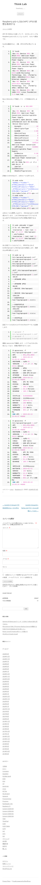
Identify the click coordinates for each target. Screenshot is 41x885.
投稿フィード (7, 864)
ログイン (5, 861)
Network (5, 796)
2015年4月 (6, 749)
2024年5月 (6, 666)
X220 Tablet (6, 826)
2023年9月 (6, 681)
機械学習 (5, 844)
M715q (5, 791)
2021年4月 (6, 716)
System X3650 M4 (8, 816)
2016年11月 (6, 739)
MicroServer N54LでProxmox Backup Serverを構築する (20, 626)
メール (6, 559)
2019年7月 (6, 724)
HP (3, 784)
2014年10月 (6, 751)
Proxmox (5, 801)
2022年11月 (6, 699)
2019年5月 (6, 729)
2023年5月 (6, 686)
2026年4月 (6, 654)
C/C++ (4, 769)
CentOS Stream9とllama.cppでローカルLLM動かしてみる (29, 508)
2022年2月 (6, 704)
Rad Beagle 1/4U (8, 804)
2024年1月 (6, 671)
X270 (4, 829)
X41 (4, 831)
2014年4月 (6, 754)
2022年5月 (6, 701)
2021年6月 (6, 714)
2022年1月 (6, 706)
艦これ (5, 849)
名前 (5, 551)
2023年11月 (6, 676)
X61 (4, 836)
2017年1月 (6, 734)
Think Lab (20, 4)
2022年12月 (6, 696)
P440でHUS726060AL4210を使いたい (14, 629)
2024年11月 (6, 659)
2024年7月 (6, 661)
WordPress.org (7, 869)
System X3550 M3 (8, 811)
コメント (6, 528)
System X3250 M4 (8, 809)
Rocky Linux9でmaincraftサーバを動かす (15, 631)
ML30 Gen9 (6, 794)
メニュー (20, 13)
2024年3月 (6, 669)
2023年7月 (6, 684)
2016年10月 (6, 741)
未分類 (5, 841)
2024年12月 (6, 656)
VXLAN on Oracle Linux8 (10, 634)
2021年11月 (6, 709)
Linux (11, 489)
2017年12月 (6, 731)
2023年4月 (6, 689)
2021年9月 (6, 711)
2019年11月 (6, 721)
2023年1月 (6, 694)
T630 (4, 819)
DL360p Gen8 (7, 776)
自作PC (5, 846)
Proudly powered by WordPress (21, 881)
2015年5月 (6, 746)
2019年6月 (6, 726)
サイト (5, 567)
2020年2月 (6, 719)
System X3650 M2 (8, 814)
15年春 (5, 766)
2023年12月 (6, 674)
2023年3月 (6, 691)
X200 (4, 824)
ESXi (4, 781)
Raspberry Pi (19, 489)
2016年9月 (6, 744)
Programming (7, 799)
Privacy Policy (6, 881)
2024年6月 (6, 664)
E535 (4, 779)
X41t (4, 834)
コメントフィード (8, 866)
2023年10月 (6, 679)
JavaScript (6, 786)
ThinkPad (5, 821)
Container (6, 771)
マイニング (6, 839)
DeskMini (5, 774)
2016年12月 (6, 736)
